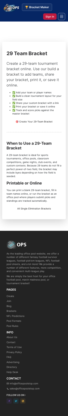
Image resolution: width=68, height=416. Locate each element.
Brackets (11, 310)
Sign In (50, 16)
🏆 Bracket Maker (37, 7)
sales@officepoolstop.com (25, 388)
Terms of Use (14, 347)
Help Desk (12, 372)
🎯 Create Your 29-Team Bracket (34, 121)
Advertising (13, 362)
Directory (12, 367)
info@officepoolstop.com (24, 383)
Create (10, 296)
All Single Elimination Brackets (34, 208)
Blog (9, 306)
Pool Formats (14, 320)
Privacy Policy (14, 352)
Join (9, 301)
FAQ (9, 357)
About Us (12, 337)
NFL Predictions (15, 316)
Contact (11, 342)
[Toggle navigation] (61, 16)
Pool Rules (12, 325)
